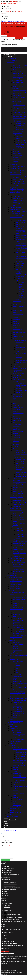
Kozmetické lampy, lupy (20, 760)
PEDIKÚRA (11, 725)
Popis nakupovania (9, 886)
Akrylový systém (16, 64)
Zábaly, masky (17, 674)
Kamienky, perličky (19, 340)
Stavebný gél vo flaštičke (20, 112)
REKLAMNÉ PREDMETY (13, 816)
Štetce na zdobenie (18, 517)
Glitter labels (19, 267)
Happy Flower (17, 325)
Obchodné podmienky (10, 820)
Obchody (6, 895)
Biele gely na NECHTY (19, 122)
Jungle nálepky (20, 263)
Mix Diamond (19, 342)
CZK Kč (6, 16)
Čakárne (15, 769)
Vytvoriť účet (7, 8)
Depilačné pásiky (15, 583)
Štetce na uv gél (17, 514)
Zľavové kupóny (8, 911)
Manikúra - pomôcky (16, 193)
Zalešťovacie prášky (18, 219)
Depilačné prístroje (15, 585)
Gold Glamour (17, 375)
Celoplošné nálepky (21, 258)
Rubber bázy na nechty (19, 116)
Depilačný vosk (14, 579)
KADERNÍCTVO (12, 590)
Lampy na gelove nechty (17, 558)
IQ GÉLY (16, 135)
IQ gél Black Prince (21, 142)
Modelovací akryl (18, 73)
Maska (17, 672)
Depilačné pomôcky (15, 588)
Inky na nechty (14, 165)
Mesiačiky (15, 411)
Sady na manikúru (18, 95)
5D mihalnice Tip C (18, 706)
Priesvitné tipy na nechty (20, 542)
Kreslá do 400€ (20, 779)
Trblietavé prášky (18, 314)
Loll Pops (15, 364)
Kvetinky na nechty (18, 413)
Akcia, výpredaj (8, 870)
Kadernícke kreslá (19, 777)
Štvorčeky (16, 443)
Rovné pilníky (16, 480)
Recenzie (6, 867)
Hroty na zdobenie (18, 198)
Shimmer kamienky (21, 347)
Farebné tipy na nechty (19, 553)
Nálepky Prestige (20, 230)
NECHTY (10, 62)
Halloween (16, 456)
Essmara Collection (21, 476)
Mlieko (17, 669)
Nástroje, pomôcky (16, 676)
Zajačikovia (16, 446)
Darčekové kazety (12, 58)
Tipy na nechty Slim (21, 534)
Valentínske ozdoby (18, 431)
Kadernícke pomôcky (16, 637)
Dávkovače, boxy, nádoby (17, 166)
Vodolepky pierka (21, 256)
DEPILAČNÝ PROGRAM (14, 577)
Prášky (15, 403)
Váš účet (3, 898)
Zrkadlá (15, 784)
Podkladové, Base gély (19, 114)
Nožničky (15, 433)
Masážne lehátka (20, 758)
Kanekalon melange (18, 601)
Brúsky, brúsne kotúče (19, 734)
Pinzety (15, 202)
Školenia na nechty (15, 812)
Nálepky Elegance (21, 243)
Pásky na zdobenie (18, 407)
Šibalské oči (16, 405)
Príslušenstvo (19, 392)
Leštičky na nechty (18, 493)
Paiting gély (16, 159)
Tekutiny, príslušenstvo (19, 75)
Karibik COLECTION (18, 181)
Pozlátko (15, 312)
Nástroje (13, 194)
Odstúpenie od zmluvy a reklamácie (14, 921)
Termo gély (16, 151)
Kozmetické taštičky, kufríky (18, 693)
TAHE (14, 613)
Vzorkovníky (16, 506)
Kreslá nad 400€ (20, 781)
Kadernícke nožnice (17, 627)
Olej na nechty (15, 213)
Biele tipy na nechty (18, 540)
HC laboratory (17, 614)
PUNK (14, 398)
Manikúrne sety (17, 682)
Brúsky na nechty (16, 81)
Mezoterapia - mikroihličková (18, 698)
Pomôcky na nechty (17, 504)
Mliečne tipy (17, 529)
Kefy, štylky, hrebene (16, 639)
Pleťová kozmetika (16, 661)
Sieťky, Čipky (16, 409)
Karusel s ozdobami (21, 361)
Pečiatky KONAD (19, 383)
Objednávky (7, 905)
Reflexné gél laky (17, 133)
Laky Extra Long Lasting (19, 176)
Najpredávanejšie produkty (11, 874)
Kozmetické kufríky (15, 172)
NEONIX (15, 338)
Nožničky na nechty (18, 200)
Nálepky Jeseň (20, 277)
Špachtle (15, 685)
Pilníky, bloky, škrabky (19, 739)
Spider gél (15, 161)
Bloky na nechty (17, 491)
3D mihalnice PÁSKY (18, 711)
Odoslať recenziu (5, 860)
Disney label (19, 265)
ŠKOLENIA (10, 810)
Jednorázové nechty (19, 555)
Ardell (11, 719)
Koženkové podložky (18, 501)
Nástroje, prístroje (16, 730)
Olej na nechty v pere (19, 215)
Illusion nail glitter (18, 310)
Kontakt (3, 1)
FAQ (5, 827)
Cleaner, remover (15, 168)
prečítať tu (4, 963)
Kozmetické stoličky (18, 762)
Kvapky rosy (16, 428)
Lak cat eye (16, 178)
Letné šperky (16, 323)
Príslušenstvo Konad (18, 571)
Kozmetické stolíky (18, 764)
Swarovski (18, 344)
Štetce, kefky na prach (19, 512)
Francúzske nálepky (21, 260)
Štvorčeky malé (17, 418)
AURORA (15, 305)
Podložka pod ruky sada (19, 502)
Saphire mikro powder (19, 333)
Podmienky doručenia (10, 882)
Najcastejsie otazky (9, 868)
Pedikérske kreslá (21, 756)
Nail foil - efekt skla (18, 372)
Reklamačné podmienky (11, 890)
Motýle (18, 224)
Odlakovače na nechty (16, 209)
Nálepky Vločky (20, 463)
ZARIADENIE (11, 745)
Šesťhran (15, 448)
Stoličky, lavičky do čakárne (18, 807)
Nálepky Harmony (21, 235)
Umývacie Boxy (17, 773)
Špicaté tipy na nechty (19, 543)
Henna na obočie (14, 654)
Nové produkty (8, 872)
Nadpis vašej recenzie (7, 842)
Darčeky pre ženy (12, 60)
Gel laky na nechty (19, 123)
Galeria (6, 823)
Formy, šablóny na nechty (17, 163)
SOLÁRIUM (9, 814)
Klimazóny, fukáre (18, 624)
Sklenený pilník (17, 489)
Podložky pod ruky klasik (20, 499)
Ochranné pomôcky (15, 207)
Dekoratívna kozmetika (16, 721)
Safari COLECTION (18, 179)
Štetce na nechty (16, 510)
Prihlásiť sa (7, 6)
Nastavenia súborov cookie (11, 919)
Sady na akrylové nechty (20, 66)
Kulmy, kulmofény (18, 620)
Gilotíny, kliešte (17, 196)
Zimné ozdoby (18, 458)
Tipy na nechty (15, 527)
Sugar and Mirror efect (19, 368)
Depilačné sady (14, 586)
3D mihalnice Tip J (18, 710)
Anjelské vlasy (17, 420)
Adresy (6, 909)
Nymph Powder (17, 370)
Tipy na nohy (16, 557)
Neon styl (15, 377)
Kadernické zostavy (18, 794)
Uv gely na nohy (17, 153)
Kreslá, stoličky (17, 805)
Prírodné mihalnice (18, 713)
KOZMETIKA (11, 641)
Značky (15, 415)
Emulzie (18, 665)
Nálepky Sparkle (20, 247)
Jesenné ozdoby (19, 450)
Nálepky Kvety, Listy (21, 226)
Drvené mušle (17, 424)
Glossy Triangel (17, 329)
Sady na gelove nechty (19, 92)
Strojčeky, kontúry (18, 626)
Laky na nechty (15, 174)
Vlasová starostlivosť (17, 611)
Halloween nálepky (21, 275)
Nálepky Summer (21, 222)
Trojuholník (16, 445)
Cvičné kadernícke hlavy (17, 609)
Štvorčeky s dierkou (18, 374)
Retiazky (15, 417)
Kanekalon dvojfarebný (19, 599)
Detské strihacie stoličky (20, 786)
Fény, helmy (16, 622)
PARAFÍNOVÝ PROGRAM (13, 723)
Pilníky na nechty (16, 478)
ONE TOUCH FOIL (17, 366)
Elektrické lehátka (21, 754)
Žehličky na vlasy (17, 618)
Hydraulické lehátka (21, 753)
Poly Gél (15, 103)
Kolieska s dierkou (18, 394)
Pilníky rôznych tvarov (19, 482)
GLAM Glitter (16, 299)
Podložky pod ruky (16, 497)
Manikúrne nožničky (18, 680)
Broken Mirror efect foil (19, 303)
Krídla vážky (16, 316)
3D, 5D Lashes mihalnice (18, 700)
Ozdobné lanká (17, 435)
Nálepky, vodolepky (21, 454)
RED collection (23, 288)
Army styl (15, 334)
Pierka (14, 439)
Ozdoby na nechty (16, 217)
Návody (6, 825)
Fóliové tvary (16, 426)
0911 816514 (13, 1)
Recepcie (15, 767)
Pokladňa (4, 36)
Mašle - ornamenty (21, 237)
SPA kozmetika (14, 743)
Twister (15, 327)
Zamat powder (17, 301)
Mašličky (15, 321)
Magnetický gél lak (18, 131)
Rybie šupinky (16, 319)
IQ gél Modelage (20, 140)
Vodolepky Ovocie (21, 245)
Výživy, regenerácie (15, 560)
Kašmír (15, 400)
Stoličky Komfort (17, 799)
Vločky (20, 286)
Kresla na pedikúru (18, 732)
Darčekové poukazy (12, 575)
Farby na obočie (16, 642)
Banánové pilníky (18, 487)
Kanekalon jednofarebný (20, 598)
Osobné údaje (8, 903)
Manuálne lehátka (21, 751)
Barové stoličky (14, 809)
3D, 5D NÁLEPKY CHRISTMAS (22, 295)
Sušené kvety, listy (18, 396)
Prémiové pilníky (17, 495)
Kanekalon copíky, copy (17, 607)
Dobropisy (7, 907)
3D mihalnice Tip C (18, 708)
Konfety (18, 465)
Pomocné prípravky (15, 508)
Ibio (15, 663)
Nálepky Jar (19, 228)
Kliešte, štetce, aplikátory (20, 683)
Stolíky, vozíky (17, 782)
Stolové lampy (14, 187)
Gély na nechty (15, 101)
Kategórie (8, 56)
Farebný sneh (20, 461)
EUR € (5, 18)
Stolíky (15, 801)
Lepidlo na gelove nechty (17, 189)
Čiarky (14, 422)
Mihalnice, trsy (14, 659)
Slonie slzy (15, 318)
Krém (17, 670)
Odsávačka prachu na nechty (18, 211)
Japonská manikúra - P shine (18, 170)
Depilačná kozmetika (16, 581)
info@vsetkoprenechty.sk (8, 3)
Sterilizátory (13, 573)
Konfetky (15, 331)
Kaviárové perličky (21, 362)
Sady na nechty (15, 88)
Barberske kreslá (18, 775)
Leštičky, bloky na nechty (17, 191)
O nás (5, 891)
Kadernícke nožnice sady (20, 635)
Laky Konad (19, 389)
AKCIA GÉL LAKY (20, 129)
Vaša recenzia (5, 846)
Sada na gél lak (17, 94)
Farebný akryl (17, 71)
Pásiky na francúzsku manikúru (19, 271)
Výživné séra (13, 717)
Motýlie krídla (16, 430)
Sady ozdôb (16, 441)
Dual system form (18, 77)
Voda (17, 667)
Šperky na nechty (18, 336)
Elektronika (14, 616)
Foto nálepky (19, 262)
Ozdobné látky (17, 437)
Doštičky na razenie (21, 390)
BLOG (5, 822)
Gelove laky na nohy (15, 728)
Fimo (14, 402)
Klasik (17, 346)
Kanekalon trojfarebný (19, 596)
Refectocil (16, 648)
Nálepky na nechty (19, 221)
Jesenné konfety (20, 452)
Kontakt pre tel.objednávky (12, 888)
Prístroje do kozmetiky (19, 766)
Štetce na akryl (17, 79)
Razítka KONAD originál (17, 562)
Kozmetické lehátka (20, 749)
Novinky (6, 818)
